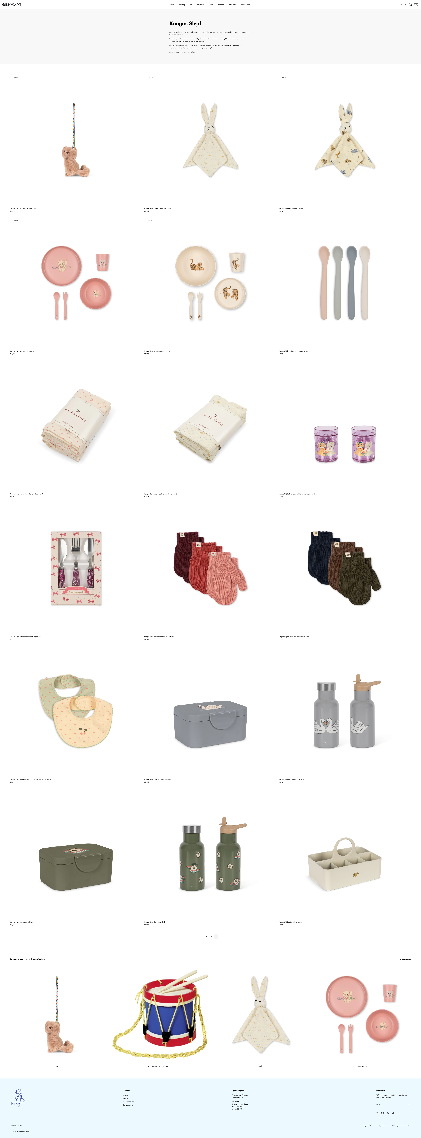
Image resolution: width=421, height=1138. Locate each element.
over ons (232, 4)
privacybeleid (390, 1126)
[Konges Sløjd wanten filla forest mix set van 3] (345, 568)
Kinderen (59, 1066)
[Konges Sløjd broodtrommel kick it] (76, 854)
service (125, 1098)
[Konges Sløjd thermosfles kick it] (210, 854)
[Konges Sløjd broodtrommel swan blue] (210, 711)
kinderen (200, 4)
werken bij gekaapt (379, 1126)
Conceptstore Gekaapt (22, 1132)
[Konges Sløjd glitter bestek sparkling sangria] (76, 568)
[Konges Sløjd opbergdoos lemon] (345, 854)
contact (125, 1095)
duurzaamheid (128, 1105)
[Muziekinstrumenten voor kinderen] (160, 1014)
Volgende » (216, 936)
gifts (211, 4)
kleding (182, 4)
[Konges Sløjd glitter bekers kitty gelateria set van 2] (345, 425)
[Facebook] (377, 1112)
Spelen (261, 1066)
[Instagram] (382, 1112)
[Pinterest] (388, 1112)
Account (403, 4)
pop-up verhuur (128, 1102)
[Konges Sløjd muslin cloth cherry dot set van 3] (76, 425)
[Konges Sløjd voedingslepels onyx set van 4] (345, 283)
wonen (171, 4)
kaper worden (368, 1126)
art (191, 4)
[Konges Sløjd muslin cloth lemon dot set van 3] (210, 425)
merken (221, 4)
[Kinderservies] (361, 1014)
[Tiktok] (393, 1112)
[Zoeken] (410, 4)
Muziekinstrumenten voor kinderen (160, 1066)
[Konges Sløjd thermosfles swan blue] (345, 711)
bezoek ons (245, 4)
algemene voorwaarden (403, 1126)
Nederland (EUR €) (16, 1126)
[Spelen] (261, 1014)
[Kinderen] (59, 1014)
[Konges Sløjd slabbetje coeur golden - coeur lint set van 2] (76, 711)
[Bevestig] (409, 1105)
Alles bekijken (405, 959)
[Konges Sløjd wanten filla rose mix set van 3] (210, 568)
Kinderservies (362, 1066)
